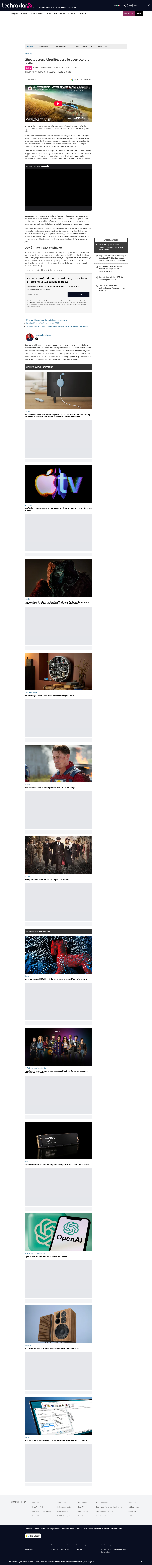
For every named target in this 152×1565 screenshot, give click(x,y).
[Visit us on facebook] (124, 5)
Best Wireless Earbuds (104, 1511)
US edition (56, 1561)
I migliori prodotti (19, 13)
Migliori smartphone (84, 46)
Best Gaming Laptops (64, 1507)
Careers (79, 1550)
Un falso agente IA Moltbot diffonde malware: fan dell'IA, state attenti (111, 247)
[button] (146, 5)
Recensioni (59, 13)
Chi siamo (29, 1550)
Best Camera (132, 1502)
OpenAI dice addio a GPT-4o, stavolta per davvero (111, 278)
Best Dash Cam (133, 1507)
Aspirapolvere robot (62, 46)
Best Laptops (61, 1502)
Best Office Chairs (102, 1516)
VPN (49, 13)
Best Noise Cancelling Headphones (109, 1507)
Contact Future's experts (60, 1545)
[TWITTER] (37, 338)
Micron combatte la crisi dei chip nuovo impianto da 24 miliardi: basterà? (110, 268)
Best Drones (132, 1511)
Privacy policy (81, 1545)
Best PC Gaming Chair (65, 1516)
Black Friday (43, 46)
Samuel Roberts (52, 68)
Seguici (76, 79)
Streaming (28, 54)
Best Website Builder (40, 1516)
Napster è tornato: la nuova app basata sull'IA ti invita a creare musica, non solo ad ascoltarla (112, 258)
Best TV (81, 1507)
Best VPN (35, 1502)
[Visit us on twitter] (128, 5)
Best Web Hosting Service (41, 1511)
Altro (82, 13)
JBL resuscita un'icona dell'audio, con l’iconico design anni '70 (112, 288)
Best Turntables (102, 1502)
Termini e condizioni (33, 1545)
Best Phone (82, 1502)
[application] (58, 187)
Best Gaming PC (62, 1511)
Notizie (28, 68)
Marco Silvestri (40, 68)
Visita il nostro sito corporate (110, 1529)
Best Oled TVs (83, 1511)
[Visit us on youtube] (131, 5)
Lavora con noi (103, 46)
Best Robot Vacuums (135, 1516)
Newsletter (87, 79)
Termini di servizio (52, 301)
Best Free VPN (37, 1507)
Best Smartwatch (84, 1516)
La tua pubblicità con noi (60, 1550)
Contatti (72, 13)
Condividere (32, 79)
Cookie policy (106, 1545)
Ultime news (37, 13)
